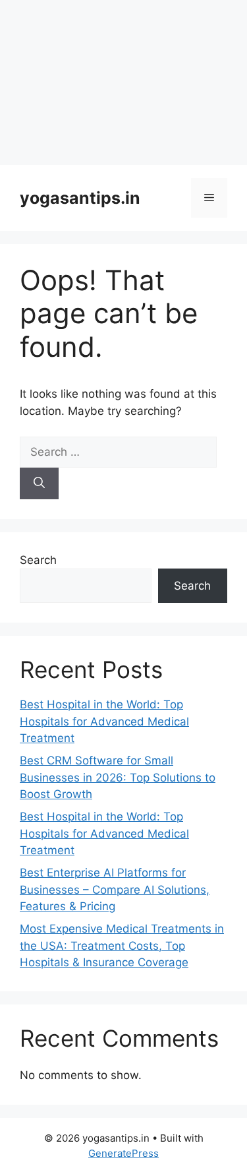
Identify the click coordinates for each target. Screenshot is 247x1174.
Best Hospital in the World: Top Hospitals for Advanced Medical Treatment (104, 721)
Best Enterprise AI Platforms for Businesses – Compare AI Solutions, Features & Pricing (114, 889)
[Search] (39, 483)
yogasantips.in (80, 198)
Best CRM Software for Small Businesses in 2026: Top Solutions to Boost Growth (117, 777)
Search (38, 560)
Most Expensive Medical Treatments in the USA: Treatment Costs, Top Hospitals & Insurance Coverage (122, 945)
